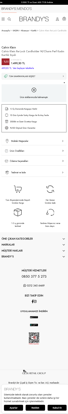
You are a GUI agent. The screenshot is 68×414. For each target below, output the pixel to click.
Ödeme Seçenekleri (19, 161)
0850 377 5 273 (34, 276)
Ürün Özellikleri (17, 150)
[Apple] (30, 314)
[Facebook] (33, 301)
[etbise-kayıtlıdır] (34, 347)
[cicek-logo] (34, 374)
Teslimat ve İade (18, 172)
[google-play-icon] (34, 327)
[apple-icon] (34, 319)
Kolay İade (43, 115)
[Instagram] (35, 301)
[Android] (37, 314)
